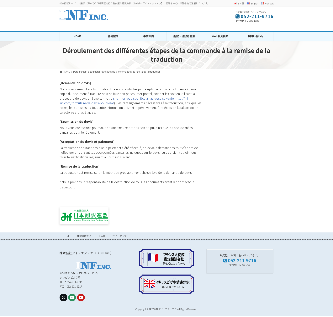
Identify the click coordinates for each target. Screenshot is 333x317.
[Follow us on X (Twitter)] (63, 297)
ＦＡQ (101, 235)
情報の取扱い (84, 235)
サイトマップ (119, 235)
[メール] (72, 297)
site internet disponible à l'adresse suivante (143, 98)
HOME (66, 235)
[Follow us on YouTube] (81, 297)
